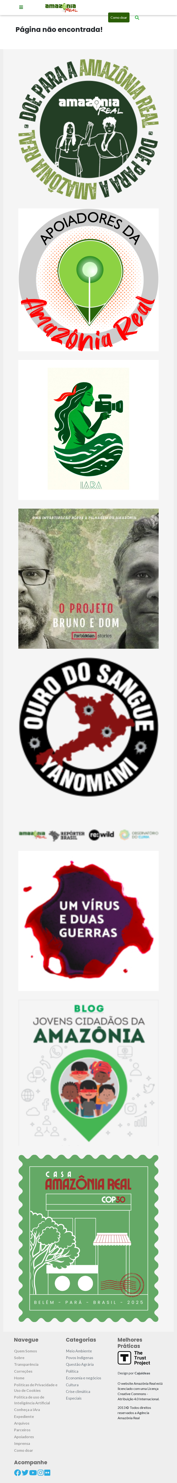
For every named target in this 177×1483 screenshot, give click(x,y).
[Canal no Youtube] (33, 1472)
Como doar (119, 17)
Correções (23, 1371)
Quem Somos (25, 1351)
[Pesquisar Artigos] (137, 17)
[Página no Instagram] (41, 1472)
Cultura (72, 1385)
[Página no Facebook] (17, 1472)
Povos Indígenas (79, 1357)
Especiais (74, 1398)
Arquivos (21, 1423)
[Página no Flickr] (47, 1472)
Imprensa (22, 1443)
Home (19, 1378)
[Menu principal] (21, 7)
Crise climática (78, 1391)
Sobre (19, 1357)
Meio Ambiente (79, 1351)
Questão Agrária (80, 1364)
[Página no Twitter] (25, 1472)
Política (72, 1371)
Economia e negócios (83, 1378)
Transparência (26, 1364)
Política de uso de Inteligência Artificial (32, 1400)
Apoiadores (24, 1437)
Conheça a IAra (27, 1409)
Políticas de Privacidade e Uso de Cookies (35, 1388)
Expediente (24, 1416)
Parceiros (22, 1430)
